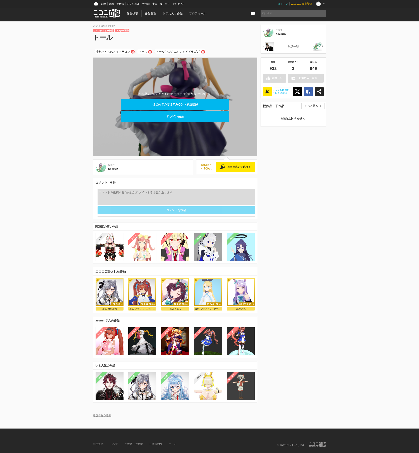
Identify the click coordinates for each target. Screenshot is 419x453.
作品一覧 (293, 46)
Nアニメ (165, 4)
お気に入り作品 (173, 13)
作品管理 (150, 13)
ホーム (173, 444)
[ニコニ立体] (317, 444)
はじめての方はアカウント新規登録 (175, 104)
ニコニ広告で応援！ (239, 166)
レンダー (133, 238)
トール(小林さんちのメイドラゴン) (178, 51)
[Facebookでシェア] (308, 91)
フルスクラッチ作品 (103, 30)
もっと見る (311, 105)
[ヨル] (268, 46)
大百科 (146, 4)
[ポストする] (297, 91)
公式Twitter (155, 444)
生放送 (120, 4)
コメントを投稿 (176, 210)
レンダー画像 (122, 30)
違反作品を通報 (102, 415)
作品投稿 (132, 13)
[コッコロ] (318, 46)
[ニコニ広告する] (267, 91)
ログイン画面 (175, 116)
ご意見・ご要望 (133, 444)
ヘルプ (114, 444)
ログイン (282, 4)
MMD (198, 238)
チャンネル (133, 4)
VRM (100, 237)
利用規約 (98, 444)
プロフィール (197, 13)
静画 (111, 4)
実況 (155, 4)
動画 (103, 4)
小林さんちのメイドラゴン (113, 51)
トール (143, 51)
